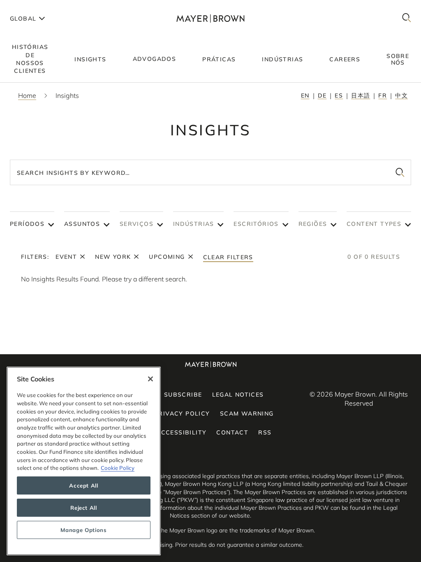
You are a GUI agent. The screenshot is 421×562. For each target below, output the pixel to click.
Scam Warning (247, 413)
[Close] (150, 379)
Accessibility (181, 432)
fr (382, 95)
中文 (401, 95)
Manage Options (83, 530)
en (305, 95)
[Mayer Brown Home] (210, 18)
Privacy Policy (182, 413)
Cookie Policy (117, 467)
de (322, 95)
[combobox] (210, 172)
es (339, 95)
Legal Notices (238, 394)
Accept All (83, 485)
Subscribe (183, 394)
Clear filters (228, 257)
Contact (232, 432)
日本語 (360, 95)
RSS (264, 432)
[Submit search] (400, 172)
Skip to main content (40, 6)
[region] (84, 461)
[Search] (406, 18)
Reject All (83, 507)
